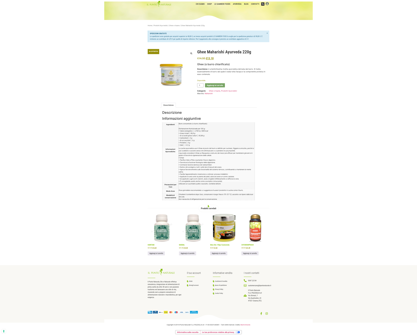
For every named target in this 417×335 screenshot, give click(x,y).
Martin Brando (245, 325)
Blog (246, 4)
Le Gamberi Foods (222, 4)
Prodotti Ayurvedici (161, 26)
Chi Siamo (200, 4)
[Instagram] (266, 313)
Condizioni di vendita (221, 281)
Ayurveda (237, 4)
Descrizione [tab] (168, 105)
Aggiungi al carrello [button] (156, 253)
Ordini (190, 281)
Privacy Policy (219, 289)
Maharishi (209, 93)
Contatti (255, 4)
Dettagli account (194, 285)
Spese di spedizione (221, 285)
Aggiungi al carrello (215, 85)
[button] (262, 4)
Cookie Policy (219, 293)
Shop (209, 4)
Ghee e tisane (174, 26)
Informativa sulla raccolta (187, 332)
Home (150, 26)
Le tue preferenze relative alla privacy (218, 332)
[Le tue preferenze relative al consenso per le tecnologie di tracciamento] (4, 331)
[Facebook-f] (261, 313)
